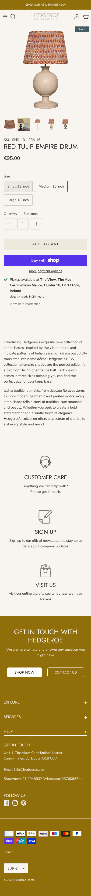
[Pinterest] (23, 803)
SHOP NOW (24, 672)
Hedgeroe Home (24, 880)
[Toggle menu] (5, 16)
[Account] (75, 16)
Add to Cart (45, 244)
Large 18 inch (18, 200)
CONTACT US (66, 672)
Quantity (21, 213)
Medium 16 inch (51, 186)
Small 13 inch (18, 186)
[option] (45, 69)
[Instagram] (15, 803)
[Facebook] (6, 803)
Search (8, 852)
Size (7, 176)
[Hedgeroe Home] (45, 17)
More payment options (45, 271)
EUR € (12, 868)
